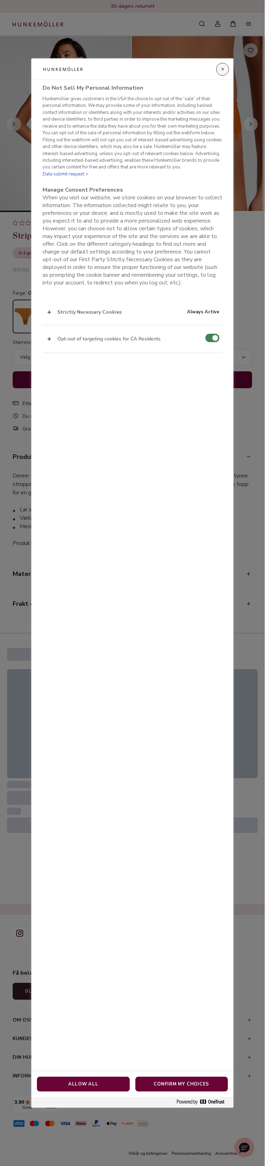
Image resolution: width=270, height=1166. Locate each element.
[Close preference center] (222, 69)
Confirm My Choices (181, 1084)
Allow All (83, 1084)
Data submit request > (65, 174)
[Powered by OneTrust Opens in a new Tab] (203, 1102)
